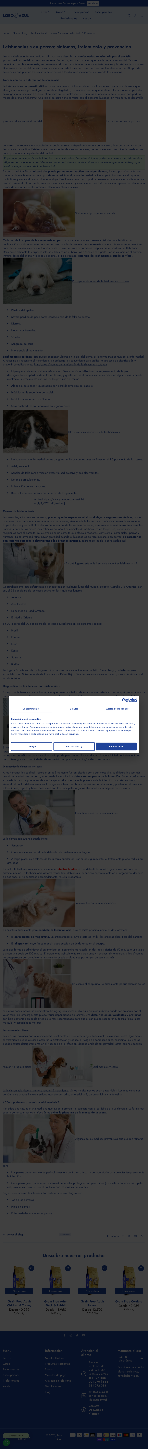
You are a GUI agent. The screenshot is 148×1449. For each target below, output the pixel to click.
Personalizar (72, 746)
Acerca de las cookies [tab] (117, 708)
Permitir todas (116, 746)
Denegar (31, 746)
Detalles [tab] (74, 708)
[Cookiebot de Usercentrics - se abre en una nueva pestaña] (124, 700)
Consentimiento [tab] (31, 708)
